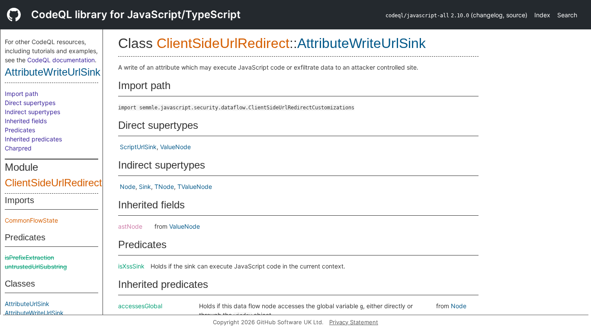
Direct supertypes (30, 102)
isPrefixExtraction (29, 257)
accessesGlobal (140, 306)
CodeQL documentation (61, 60)
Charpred (18, 148)
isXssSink (131, 266)
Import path (21, 93)
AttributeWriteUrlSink (52, 72)
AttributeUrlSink (27, 303)
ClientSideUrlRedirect (53, 182)
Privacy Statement (353, 322)
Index (542, 15)
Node (127, 186)
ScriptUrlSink (138, 146)
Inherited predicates (33, 139)
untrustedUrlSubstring (36, 266)
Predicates (20, 130)
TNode (164, 186)
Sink (145, 186)
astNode (130, 226)
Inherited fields (26, 120)
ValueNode (175, 146)
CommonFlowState (31, 220)
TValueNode (194, 186)
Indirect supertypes (32, 111)
